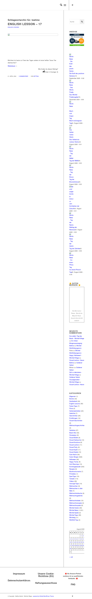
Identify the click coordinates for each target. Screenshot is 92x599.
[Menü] (65, 5)
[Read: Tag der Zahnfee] (71, 246)
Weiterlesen (11, 66)
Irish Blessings (74, 464)
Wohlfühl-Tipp (73, 520)
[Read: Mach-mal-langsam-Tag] (71, 118)
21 (79, 545)
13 (77, 542)
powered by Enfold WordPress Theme (43, 596)
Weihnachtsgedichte (75, 496)
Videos (71, 481)
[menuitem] (60, 5)
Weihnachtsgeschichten (77, 425)
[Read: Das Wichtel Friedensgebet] (71, 92)
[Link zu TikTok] (79, 5)
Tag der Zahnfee (74, 248)
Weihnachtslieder (74, 500)
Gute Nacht (73, 454)
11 (72, 542)
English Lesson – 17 (25, 24)
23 (83, 545)
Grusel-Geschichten (75, 420)
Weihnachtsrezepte (75, 503)
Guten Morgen (74, 457)
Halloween (72, 459)
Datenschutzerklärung (19, 580)
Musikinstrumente (75, 471)
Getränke (72, 430)
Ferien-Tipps (73, 406)
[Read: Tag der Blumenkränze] (71, 177)
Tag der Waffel (74, 160)
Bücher (71, 399)
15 (81, 542)
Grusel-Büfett (73, 437)
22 (81, 545)
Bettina (36, 76)
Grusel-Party (73, 447)
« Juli (71, 557)
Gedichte (72, 413)
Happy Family (73, 462)
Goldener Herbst (74, 377)
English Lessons (13, 27)
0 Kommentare (23, 76)
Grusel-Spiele (73, 452)
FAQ (73, 584)
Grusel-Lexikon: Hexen (76, 360)
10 (70, 542)
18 (72, 545)
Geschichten (73, 416)
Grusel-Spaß (73, 450)
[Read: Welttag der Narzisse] (71, 225)
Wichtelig (72, 517)
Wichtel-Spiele (74, 513)
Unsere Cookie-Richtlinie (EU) (46, 575)
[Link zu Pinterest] (72, 5)
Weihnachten (73, 486)
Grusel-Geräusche (75, 440)
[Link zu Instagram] (76, 5)
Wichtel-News (73, 510)
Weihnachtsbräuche (75, 493)
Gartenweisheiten (75, 411)
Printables (72, 474)
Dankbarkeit (73, 401)
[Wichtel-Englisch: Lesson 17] (33, 45)
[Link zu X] (82, 5)
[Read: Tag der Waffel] (71, 158)
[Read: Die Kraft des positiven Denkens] (71, 71)
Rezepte (72, 469)
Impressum (19, 573)
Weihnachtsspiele (75, 505)
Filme (71, 408)
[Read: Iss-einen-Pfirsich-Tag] (71, 267)
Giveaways (73, 435)
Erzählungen (73, 418)
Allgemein (72, 396)
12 (74, 542)
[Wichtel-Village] (24, 5)
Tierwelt (71, 479)
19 (74, 545)
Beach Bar (72, 433)
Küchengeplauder (75, 466)
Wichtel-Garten (74, 508)
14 (79, 542)
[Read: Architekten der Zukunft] (71, 204)
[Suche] (60, 5)
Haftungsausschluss (46, 582)
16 (83, 542)
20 (77, 545)
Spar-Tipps (72, 476)
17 (70, 545)
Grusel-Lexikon (74, 445)
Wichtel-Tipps (73, 515)
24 (70, 548)
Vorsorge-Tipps (74, 483)
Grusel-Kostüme (74, 442)
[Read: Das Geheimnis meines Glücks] (71, 137)
